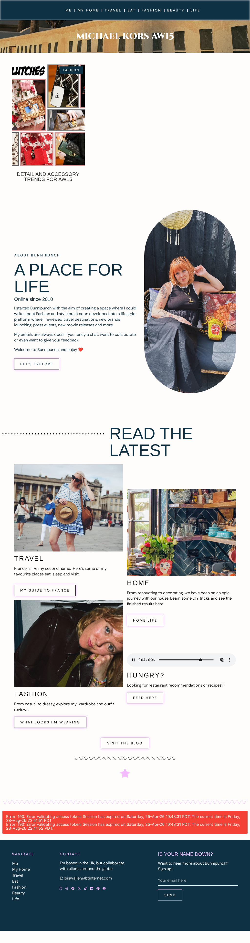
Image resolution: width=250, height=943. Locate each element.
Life (195, 10)
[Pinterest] (98, 888)
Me (68, 10)
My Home (88, 10)
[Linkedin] (92, 888)
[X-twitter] (79, 888)
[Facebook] (73, 888)
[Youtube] (104, 888)
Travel (113, 10)
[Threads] (66, 888)
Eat (131, 10)
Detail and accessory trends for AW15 (48, 176)
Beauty (176, 10)
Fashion (151, 10)
